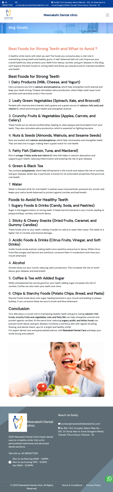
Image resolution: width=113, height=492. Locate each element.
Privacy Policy (93, 485)
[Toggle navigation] (107, 15)
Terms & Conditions (72, 485)
